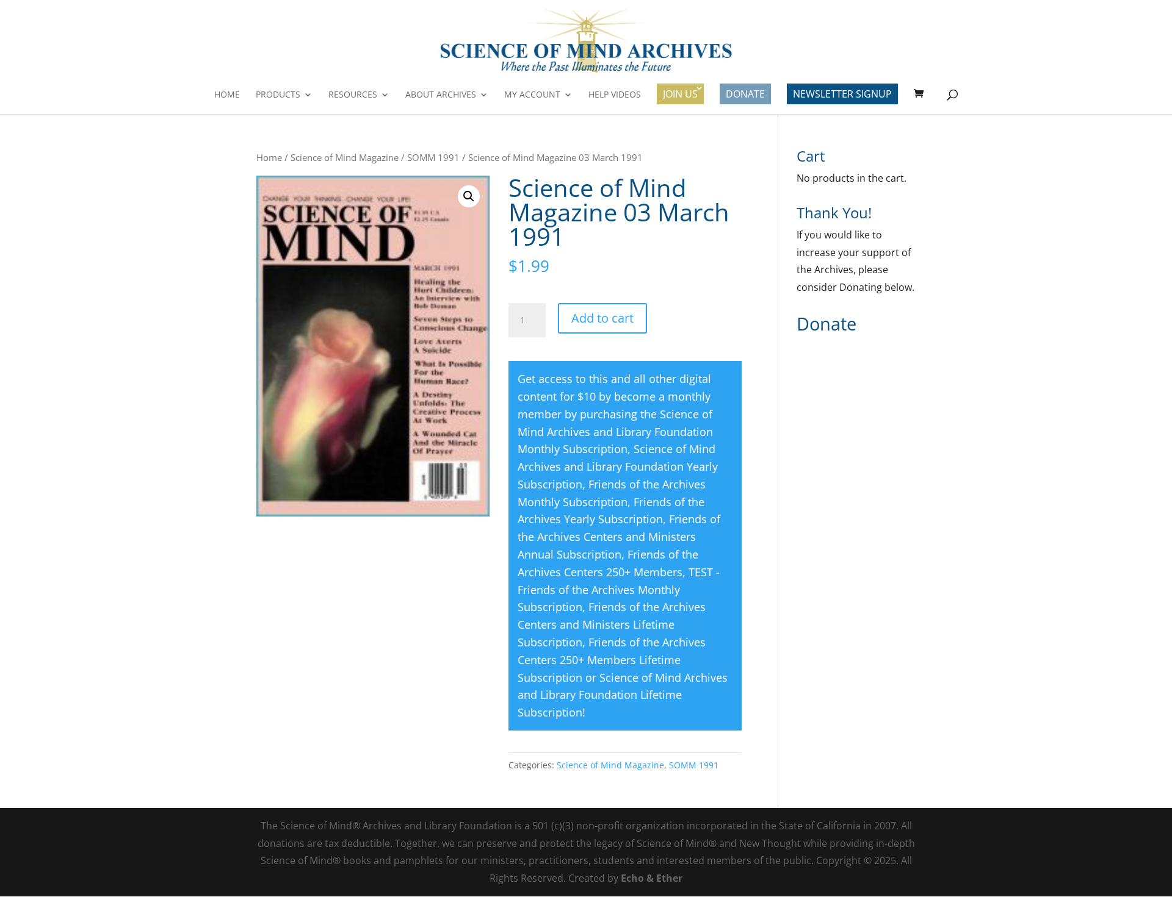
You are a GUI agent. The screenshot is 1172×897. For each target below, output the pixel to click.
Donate (745, 94)
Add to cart (602, 318)
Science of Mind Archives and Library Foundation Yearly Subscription (618, 466)
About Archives (440, 95)
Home (227, 95)
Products (278, 95)
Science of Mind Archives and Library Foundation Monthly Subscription (615, 432)
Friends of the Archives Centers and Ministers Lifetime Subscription (612, 624)
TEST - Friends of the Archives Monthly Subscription (619, 590)
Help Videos (614, 95)
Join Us (680, 94)
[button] (469, 196)
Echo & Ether (651, 878)
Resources (352, 95)
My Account (532, 95)
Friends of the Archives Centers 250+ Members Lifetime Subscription (612, 660)
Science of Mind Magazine (345, 157)
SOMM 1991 (433, 157)
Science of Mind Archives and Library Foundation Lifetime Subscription (623, 695)
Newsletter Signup (842, 94)
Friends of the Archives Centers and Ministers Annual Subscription (619, 537)
